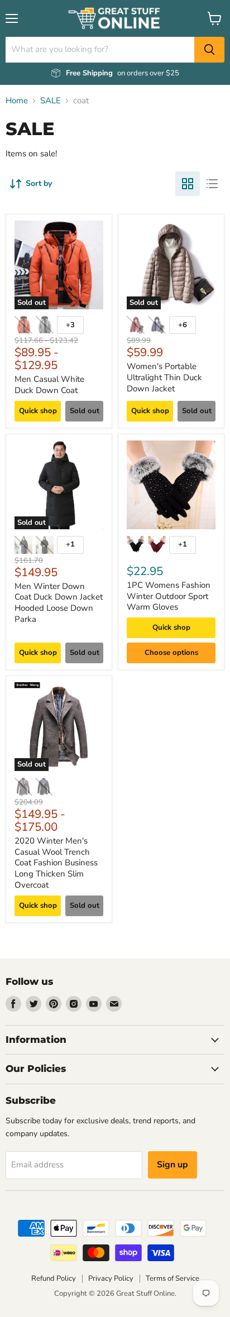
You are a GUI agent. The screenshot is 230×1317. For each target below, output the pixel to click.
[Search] (209, 50)
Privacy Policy (110, 1278)
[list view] (212, 183)
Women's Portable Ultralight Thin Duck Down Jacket (164, 377)
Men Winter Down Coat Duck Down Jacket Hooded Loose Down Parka (59, 603)
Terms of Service (172, 1278)
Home (17, 101)
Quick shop (38, 411)
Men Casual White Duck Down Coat (49, 384)
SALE (50, 101)
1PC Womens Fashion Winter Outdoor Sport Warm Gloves (168, 596)
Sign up (172, 1164)
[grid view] (187, 183)
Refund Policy (53, 1278)
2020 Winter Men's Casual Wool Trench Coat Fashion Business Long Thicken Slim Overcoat (56, 862)
